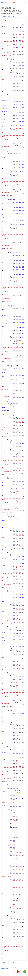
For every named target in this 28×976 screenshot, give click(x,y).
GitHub (11, 967)
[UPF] (18, 971)
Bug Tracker (17, 967)
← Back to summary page (7, 16)
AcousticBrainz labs (6, 968)
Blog (2, 967)
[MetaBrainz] (25, 971)
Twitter (6, 967)
